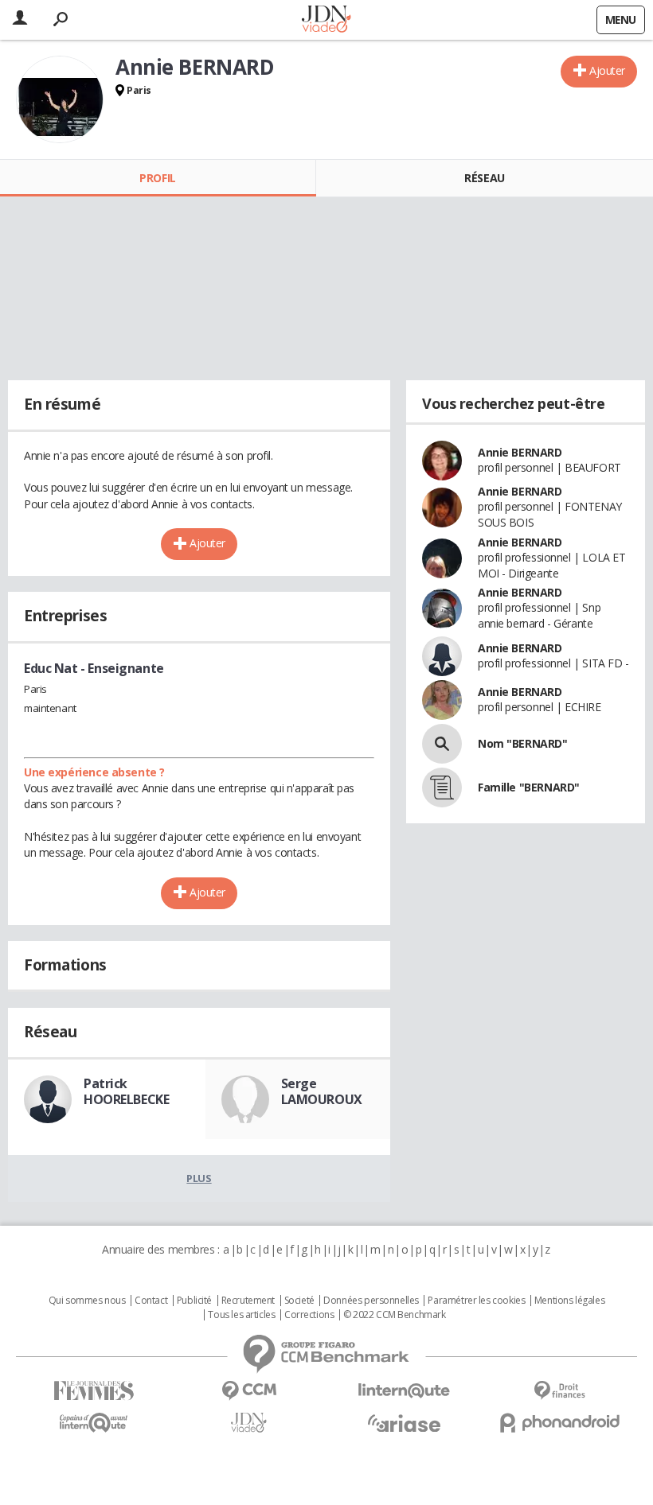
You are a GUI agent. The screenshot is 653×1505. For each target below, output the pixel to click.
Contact (151, 1300)
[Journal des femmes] (93, 1391)
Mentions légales (569, 1300)
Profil (157, 177)
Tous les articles (241, 1314)
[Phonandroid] (559, 1423)
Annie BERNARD (520, 452)
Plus (198, 1178)
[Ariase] (404, 1423)
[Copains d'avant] (93, 1423)
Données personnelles (371, 1300)
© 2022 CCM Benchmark (394, 1314)
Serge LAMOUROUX (321, 1091)
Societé (299, 1300)
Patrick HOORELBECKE (126, 1091)
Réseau (484, 177)
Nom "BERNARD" (523, 743)
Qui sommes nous (87, 1300)
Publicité (194, 1300)
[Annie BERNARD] (60, 99)
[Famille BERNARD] (442, 787)
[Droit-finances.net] (559, 1391)
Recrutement (248, 1300)
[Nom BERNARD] (442, 744)
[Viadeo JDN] (248, 1423)
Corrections (309, 1314)
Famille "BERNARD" (529, 787)
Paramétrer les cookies (476, 1300)
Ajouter (607, 70)
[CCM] (248, 1391)
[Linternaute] (404, 1390)
